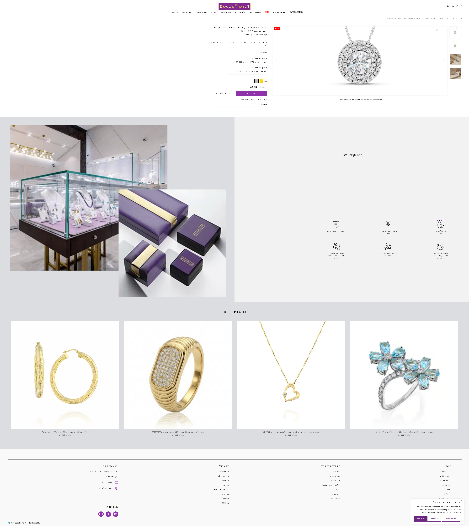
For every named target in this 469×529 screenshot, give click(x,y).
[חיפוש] (448, 6)
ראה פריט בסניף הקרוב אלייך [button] (221, 93)
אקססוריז (174, 12)
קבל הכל (420, 519)
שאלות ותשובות (334, 476)
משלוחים (226, 485)
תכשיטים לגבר (201, 12)
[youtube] (101, 514)
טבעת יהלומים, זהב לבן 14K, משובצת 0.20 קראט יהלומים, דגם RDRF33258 (178, 432)
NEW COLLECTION (296, 12)
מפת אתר (226, 498)
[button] (436, 30)
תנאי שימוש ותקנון (222, 471)
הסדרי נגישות (224, 494)
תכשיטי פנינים (226, 12)
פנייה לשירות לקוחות (106, 488)
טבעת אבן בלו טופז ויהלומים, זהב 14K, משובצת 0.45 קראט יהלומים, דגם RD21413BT (404, 432)
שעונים (213, 12)
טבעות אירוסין (255, 12)
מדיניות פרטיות (224, 480)
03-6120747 (109, 476)
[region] (437, 511)
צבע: (265, 81)
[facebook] (108, 514)
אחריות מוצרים (335, 480)
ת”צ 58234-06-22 (223, 503)
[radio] (261, 81)
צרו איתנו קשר (335, 498)
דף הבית (460, 18)
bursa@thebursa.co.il (105, 482)
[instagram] (115, 514)
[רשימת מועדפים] (453, 6)
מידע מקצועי (335, 494)
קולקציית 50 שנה (445, 476)
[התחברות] (462, 6)
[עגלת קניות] (457, 6)
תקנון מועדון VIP (223, 476)
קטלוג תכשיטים (279, 12)
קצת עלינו (336, 471)
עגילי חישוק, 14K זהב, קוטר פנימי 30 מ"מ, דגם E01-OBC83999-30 (65, 432)
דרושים (337, 489)
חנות (452, 18)
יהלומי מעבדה (240, 12)
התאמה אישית (451, 519)
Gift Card (447, 494)
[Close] (461, 500)
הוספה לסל (251, 93)
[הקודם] (444, 60)
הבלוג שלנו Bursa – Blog (331, 485)
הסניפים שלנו (187, 12)
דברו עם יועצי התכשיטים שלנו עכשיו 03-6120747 (359, 100)
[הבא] (276, 60)
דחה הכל (434, 519)
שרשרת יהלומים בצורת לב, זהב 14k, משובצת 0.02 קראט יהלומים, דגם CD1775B (291, 432)
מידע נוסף (264, 104)
